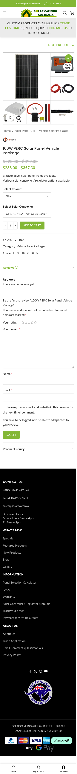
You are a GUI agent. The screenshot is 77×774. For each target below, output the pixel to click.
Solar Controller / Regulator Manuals (26, 603)
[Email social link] (23, 253)
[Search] (65, 13)
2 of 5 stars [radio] (25, 322)
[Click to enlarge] (10, 117)
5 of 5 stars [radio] (35, 322)
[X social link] (18, 253)
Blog (6, 559)
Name (7, 373)
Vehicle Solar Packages (53, 130)
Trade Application (14, 641)
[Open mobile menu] (4, 13)
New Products (12, 552)
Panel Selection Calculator (19, 582)
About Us (9, 633)
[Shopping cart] (72, 13)
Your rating (10, 322)
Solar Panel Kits (25, 130)
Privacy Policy (12, 655)
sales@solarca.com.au (30, 3)
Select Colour (12, 189)
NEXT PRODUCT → (61, 45)
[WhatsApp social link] (37, 253)
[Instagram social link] (40, 671)
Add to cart (32, 225)
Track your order (13, 610)
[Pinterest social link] (28, 253)
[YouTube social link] (46, 671)
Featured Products (15, 545)
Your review (11, 329)
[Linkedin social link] (32, 253)
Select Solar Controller (18, 206)
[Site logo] (38, 12)
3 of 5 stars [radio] (29, 322)
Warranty (9, 596)
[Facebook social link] (13, 253)
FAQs (6, 589)
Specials (8, 538)
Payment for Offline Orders (20, 617)
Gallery (7, 566)
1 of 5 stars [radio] (22, 322)
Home (7, 130)
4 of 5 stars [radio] (32, 322)
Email (7, 390)
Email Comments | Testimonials (23, 648)
